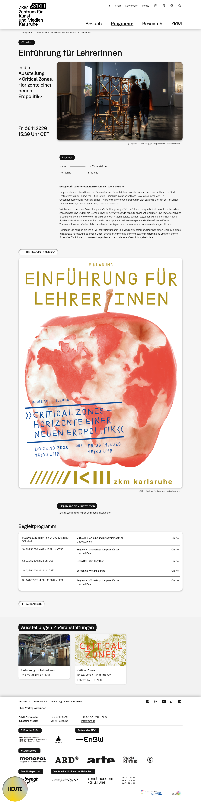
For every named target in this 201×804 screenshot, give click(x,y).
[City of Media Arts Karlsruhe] (176, 793)
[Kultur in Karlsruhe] (149, 759)
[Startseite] (36, 14)
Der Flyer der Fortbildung (40, 252)
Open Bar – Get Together (90, 561)
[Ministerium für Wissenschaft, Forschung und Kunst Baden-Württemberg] (32, 739)
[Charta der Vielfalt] (151, 793)
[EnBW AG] (89, 739)
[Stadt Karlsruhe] (58, 739)
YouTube (164, 701)
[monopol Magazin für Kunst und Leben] (32, 760)
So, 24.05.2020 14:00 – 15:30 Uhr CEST (42, 580)
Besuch (93, 24)
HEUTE (15, 789)
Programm (122, 24)
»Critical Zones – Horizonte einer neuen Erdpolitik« (111, 199)
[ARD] (66, 759)
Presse (145, 5)
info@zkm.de (88, 720)
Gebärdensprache (164, 5)
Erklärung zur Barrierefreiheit (67, 701)
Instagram (156, 701)
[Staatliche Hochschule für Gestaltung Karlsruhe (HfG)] (65, 780)
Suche (180, 5)
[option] (44, 656)
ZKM (176, 24)
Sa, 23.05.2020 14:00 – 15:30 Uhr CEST (42, 549)
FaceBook (148, 701)
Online (175, 538)
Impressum (25, 701)
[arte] (101, 759)
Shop (118, 5)
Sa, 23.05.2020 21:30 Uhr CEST (38, 560)
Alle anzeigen (34, 603)
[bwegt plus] (28, 780)
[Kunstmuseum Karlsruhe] (100, 780)
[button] (120, 101)
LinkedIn (180, 701)
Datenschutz (41, 701)
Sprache (172, 5)
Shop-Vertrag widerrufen (32, 708)
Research (152, 24)
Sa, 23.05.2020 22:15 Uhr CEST (38, 570)
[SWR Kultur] (130, 759)
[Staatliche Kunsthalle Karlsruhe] (128, 780)
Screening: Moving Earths (91, 570)
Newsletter (131, 5)
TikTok (172, 701)
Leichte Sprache (156, 5)
